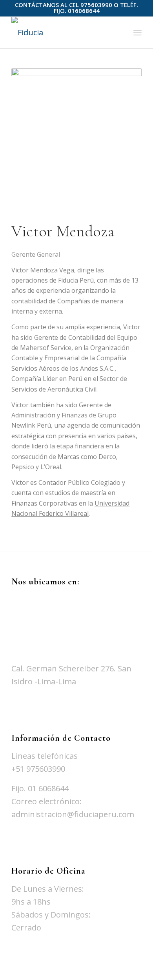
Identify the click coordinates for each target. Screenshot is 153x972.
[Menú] (137, 32)
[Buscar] (120, 32)
